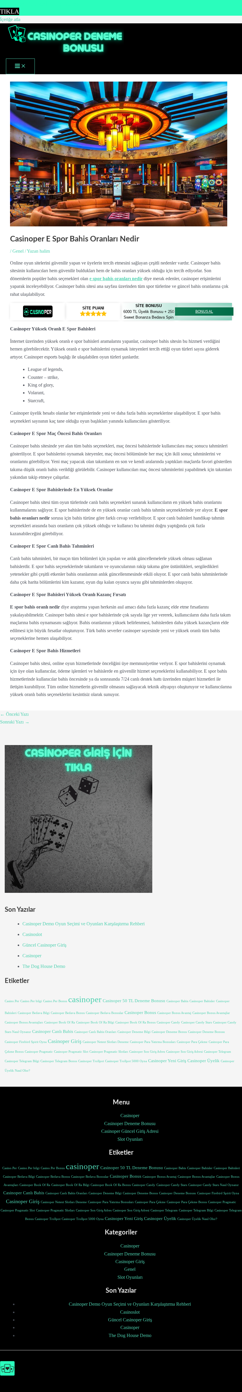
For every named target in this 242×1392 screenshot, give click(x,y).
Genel (18, 251)
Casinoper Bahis (177, 1001)
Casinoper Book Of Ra (59, 1022)
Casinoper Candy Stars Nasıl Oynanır (213, 1185)
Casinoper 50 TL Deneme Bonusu (134, 1000)
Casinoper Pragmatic (39, 1051)
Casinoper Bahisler (202, 1001)
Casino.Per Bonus (55, 1001)
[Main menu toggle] (20, 66)
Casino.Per (12, 1001)
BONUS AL (204, 311)
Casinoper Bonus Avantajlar (211, 1013)
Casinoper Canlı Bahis (52, 1031)
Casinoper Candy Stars (196, 1022)
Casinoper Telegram (217, 1051)
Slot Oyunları (130, 1139)
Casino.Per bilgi (31, 1001)
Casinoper (31, 955)
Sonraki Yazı (15, 721)
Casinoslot (32, 934)
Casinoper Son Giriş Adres (147, 1051)
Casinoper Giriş (64, 1041)
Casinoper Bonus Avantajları (24, 1022)
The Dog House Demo (43, 966)
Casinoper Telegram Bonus (58, 1061)
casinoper (85, 999)
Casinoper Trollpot (91, 1061)
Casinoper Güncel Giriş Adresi (129, 1131)
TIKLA (9, 11)
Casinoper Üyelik (203, 1060)
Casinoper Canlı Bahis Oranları (95, 1032)
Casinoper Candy (168, 1022)
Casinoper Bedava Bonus (68, 1013)
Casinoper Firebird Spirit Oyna (26, 1042)
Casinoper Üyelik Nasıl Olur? (197, 1219)
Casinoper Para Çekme (192, 1042)
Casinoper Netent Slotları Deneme (106, 1042)
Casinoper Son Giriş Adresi (184, 1051)
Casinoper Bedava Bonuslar (104, 1013)
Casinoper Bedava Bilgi (34, 1013)
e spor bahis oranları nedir (116, 278)
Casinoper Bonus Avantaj (174, 1013)
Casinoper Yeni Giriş (167, 1060)
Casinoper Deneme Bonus (169, 1032)
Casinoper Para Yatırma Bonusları (153, 1042)
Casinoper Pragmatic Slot (71, 1051)
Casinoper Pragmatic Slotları (108, 1051)
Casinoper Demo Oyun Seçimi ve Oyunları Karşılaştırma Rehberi (83, 923)
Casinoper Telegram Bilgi (22, 1061)
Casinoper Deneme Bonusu (206, 1032)
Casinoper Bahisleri (227, 1168)
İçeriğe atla (10, 19)
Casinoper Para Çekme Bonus (187, 1202)
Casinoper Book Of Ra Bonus (135, 1022)
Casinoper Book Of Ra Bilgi (95, 1022)
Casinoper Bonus (140, 1012)
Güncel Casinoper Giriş (44, 945)
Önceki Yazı (14, 714)
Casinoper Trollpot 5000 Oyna (126, 1061)
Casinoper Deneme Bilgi (134, 1032)
